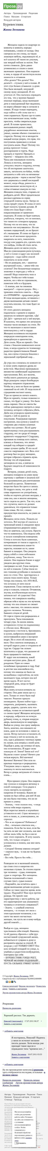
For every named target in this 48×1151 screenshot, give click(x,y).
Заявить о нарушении (18, 989)
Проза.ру (18, 1100)
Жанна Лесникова (14, 29)
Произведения (20, 13)
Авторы (7, 13)
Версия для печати (27, 986)
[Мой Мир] (12, 981)
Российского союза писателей (27, 1147)
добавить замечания (13, 1031)
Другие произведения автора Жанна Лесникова (22, 993)
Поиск (7, 17)
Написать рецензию (12, 1008)
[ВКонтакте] (7, 981)
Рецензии (33, 13)
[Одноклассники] (9, 981)
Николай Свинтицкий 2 (13, 1021)
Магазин (15, 17)
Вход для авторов (12, 20)
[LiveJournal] (15, 981)
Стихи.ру (8, 1100)
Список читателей (10, 986)
